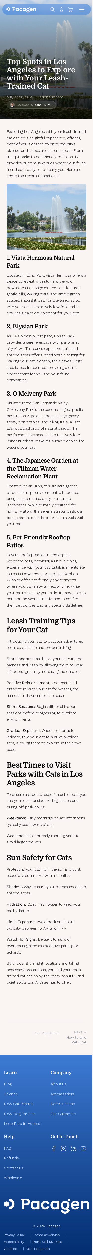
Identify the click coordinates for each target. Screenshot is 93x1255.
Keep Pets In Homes (22, 1123)
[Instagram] (63, 1148)
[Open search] (52, 9)
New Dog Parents (19, 1113)
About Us (59, 1084)
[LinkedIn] (73, 1148)
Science (11, 1094)
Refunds (11, 1158)
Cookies (10, 1249)
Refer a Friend (63, 1103)
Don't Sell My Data (47, 1242)
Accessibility (14, 1242)
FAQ (7, 1148)
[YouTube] (83, 1148)
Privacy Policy (14, 1235)
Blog (8, 1084)
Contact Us (13, 1168)
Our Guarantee (63, 1113)
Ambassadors (63, 1094)
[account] (61, 9)
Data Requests (38, 1249)
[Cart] (71, 9)
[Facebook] (54, 1148)
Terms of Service (46, 1235)
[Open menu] (83, 9)
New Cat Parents (18, 1103)
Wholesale (13, 1177)
